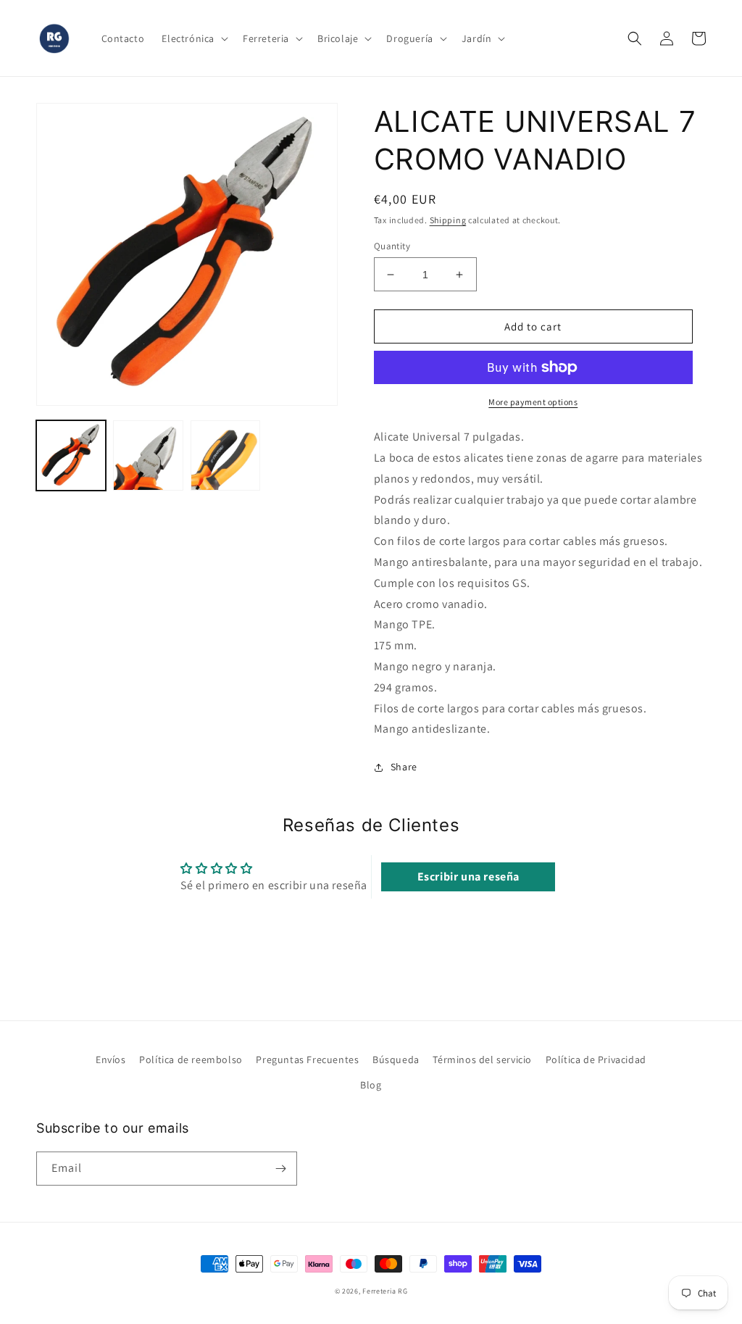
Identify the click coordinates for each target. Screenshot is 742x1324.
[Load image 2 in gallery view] (148, 455)
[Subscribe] (280, 1169)
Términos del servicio (482, 1059)
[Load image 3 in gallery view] (225, 455)
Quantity (392, 246)
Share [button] (404, 766)
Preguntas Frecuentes (307, 1059)
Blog (370, 1084)
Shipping (448, 220)
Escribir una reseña (468, 876)
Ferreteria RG (384, 1291)
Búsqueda (396, 1059)
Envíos (111, 1059)
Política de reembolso (191, 1059)
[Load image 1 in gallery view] (71, 455)
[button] (193, 38)
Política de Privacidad (596, 1059)
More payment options (533, 401)
